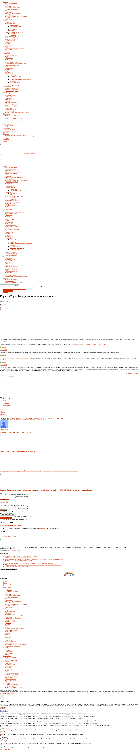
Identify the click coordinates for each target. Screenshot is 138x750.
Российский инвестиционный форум (16, 16)
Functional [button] (2, 727)
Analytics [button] (2, 736)
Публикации (9, 72)
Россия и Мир (7, 86)
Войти (5, 583)
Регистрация (6, 581)
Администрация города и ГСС (14, 32)
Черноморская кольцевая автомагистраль (17, 112)
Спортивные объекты (15, 76)
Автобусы (9, 93)
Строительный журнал (9, 536)
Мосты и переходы (11, 106)
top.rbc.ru (11, 376)
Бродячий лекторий (11, 3)
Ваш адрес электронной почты (23, 507)
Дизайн (8, 52)
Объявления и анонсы (12, 9)
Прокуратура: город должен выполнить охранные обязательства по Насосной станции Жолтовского (33, 565)
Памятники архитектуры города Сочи (16, 135)
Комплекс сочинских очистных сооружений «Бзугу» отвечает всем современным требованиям (37, 418)
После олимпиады (15, 85)
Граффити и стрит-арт (16, 26)
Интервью (9, 59)
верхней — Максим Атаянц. (99, 344)
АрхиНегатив (10, 22)
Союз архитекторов (11, 55)
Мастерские (9, 58)
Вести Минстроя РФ (12, 6)
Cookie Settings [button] (4, 693)
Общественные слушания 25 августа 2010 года (19, 557)
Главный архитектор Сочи (10, 131)
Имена (8, 56)
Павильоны (13, 81)
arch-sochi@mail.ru (15, 550)
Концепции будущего (12, 91)
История (5, 66)
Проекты (5, 46)
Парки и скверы (14, 25)
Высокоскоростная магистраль (14, 104)
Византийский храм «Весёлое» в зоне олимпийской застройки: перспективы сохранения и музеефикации (35, 559)
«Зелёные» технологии (12, 115)
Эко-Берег (9, 19)
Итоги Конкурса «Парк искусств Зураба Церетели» (18, 451)
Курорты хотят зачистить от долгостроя (17, 566)
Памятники (6, 134)
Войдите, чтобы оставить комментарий (10, 525)
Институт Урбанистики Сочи (14, 118)
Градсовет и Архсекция (12, 36)
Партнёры (6, 139)
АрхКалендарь (10, 125)
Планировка (13, 75)
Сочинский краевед (8, 534)
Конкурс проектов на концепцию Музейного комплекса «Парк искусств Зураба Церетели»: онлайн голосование (39, 471)
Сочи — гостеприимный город (14, 13)
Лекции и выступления (12, 62)
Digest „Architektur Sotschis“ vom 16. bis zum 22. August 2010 (22, 556)
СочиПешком (10, 15)
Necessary (4, 710)
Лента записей (7, 584)
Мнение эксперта (11, 60)
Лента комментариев (9, 585)
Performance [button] (3, 731)
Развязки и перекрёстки (12, 105)
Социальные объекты (15, 82)
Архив (5, 141)
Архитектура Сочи (8, 124)
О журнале (6, 138)
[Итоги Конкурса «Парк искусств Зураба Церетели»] (9, 448)
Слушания (12, 33)
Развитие (8, 42)
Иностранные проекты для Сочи (15, 48)
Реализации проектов (12, 49)
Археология (9, 68)
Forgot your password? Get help (8, 501)
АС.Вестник (9, 126)
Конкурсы (9, 10)
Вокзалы (8, 98)
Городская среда (10, 23)
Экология (9, 45)
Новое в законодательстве (13, 7)
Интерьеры (9, 50)
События (5, 2)
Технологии (6, 114)
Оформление (13, 78)
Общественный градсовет (13, 38)
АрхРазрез (9, 12)
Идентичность (13, 29)
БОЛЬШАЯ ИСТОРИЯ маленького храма (17, 562)
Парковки (9, 108)
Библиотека (6, 128)
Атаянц (5, 402)
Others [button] (1, 744)
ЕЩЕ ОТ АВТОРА (26, 432)
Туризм (8, 43)
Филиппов (6, 403)
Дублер (8, 101)
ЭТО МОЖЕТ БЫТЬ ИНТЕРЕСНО (10, 432)
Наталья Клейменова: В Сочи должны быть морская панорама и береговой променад (29, 563)
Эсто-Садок (6, 405)
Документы (13, 35)
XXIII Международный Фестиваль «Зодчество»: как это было (27, 419)
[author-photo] (4, 427)
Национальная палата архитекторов (16, 63)
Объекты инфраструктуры (17, 83)
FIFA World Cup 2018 (12, 17)
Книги (8, 69)
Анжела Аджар (4, 301)
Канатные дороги (11, 111)
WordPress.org (7, 587)
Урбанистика (9, 116)
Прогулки (9, 71)
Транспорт (6, 92)
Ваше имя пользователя (21, 496)
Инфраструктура (10, 40)
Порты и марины (11, 109)
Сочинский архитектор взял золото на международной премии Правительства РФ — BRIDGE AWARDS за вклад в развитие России (46, 490)
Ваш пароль (18, 497)
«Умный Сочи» (10, 30)
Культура (8, 27)
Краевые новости (11, 5)
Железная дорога (10, 95)
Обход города (10, 99)
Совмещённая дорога (12, 102)
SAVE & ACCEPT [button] (5, 749)
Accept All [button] (11, 693)
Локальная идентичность (13, 65)
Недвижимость (10, 39)
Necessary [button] (2, 708)
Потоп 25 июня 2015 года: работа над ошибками (19, 560)
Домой (2, 286)
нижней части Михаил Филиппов (80, 344)
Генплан (5, 132)
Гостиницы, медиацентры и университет (21, 79)
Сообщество (6, 53)
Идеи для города (10, 129)
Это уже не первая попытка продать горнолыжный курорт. (16, 358)
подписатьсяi (42, 528)
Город (4, 20)
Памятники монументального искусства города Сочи (21, 136)
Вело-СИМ (9, 96)
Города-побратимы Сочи (13, 89)
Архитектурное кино (12, 88)
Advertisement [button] (3, 740)
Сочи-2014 (9, 73)
